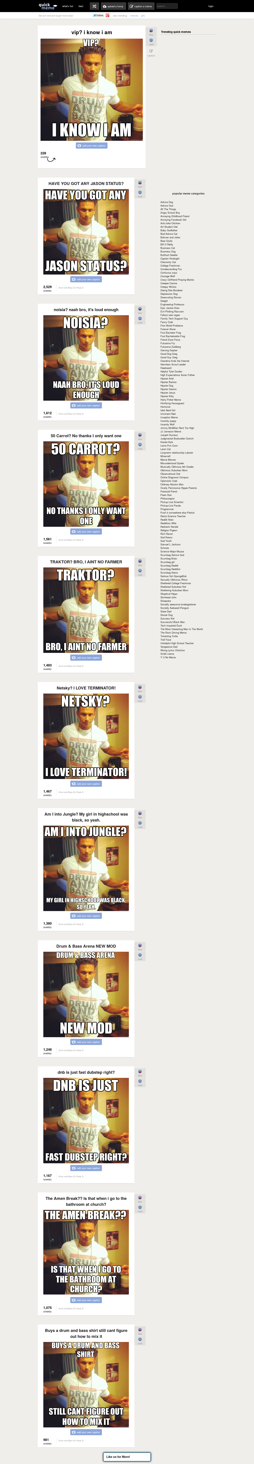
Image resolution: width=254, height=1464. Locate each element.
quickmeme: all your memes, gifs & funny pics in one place (48, 6)
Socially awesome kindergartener (178, 604)
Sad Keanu (166, 537)
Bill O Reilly (166, 244)
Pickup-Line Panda (170, 505)
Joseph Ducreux (169, 435)
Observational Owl (170, 473)
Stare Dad (165, 611)
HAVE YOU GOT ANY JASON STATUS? (86, 183)
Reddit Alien (166, 519)
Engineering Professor (172, 304)
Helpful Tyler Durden (171, 371)
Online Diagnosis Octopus (174, 477)
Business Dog (168, 251)
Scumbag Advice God (172, 555)
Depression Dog (169, 294)
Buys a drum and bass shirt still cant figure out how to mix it (86, 1333)
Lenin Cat (165, 449)
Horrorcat (165, 406)
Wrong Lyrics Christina (172, 650)
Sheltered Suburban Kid (173, 586)
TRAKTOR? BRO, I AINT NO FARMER (86, 562)
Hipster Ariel (167, 378)
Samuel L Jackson (170, 544)
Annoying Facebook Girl (173, 219)
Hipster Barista (168, 382)
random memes (94, 6)
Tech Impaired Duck (171, 625)
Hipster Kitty (167, 396)
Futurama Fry (167, 343)
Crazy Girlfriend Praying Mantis (177, 279)
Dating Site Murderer (171, 290)
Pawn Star (166, 495)
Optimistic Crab (168, 481)
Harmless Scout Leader (173, 364)
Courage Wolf (167, 276)
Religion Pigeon (168, 530)
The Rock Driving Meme (173, 632)
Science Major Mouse (172, 551)
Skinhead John (168, 597)
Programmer (167, 509)
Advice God (166, 205)
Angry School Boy (170, 212)
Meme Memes (168, 459)
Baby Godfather (168, 230)
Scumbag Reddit (169, 565)
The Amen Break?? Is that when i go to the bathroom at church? (86, 1201)
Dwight (164, 301)
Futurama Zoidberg (170, 346)
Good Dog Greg (168, 354)
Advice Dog (166, 202)
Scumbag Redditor (170, 569)
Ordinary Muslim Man (172, 484)
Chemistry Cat (168, 262)
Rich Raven (166, 533)
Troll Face (165, 639)
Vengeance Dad (168, 646)
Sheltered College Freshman (175, 583)
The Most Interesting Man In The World (181, 629)
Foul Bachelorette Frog (172, 336)
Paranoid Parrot (168, 491)
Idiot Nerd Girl (167, 410)
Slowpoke (165, 601)
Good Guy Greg (168, 357)
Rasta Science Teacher (173, 516)
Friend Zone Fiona (170, 339)
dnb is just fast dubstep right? (86, 1072)
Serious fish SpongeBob (173, 576)
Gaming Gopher (168, 350)
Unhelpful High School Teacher (177, 643)
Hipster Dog (166, 385)
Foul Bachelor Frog (170, 332)
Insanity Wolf (167, 424)
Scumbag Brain (168, 558)
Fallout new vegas (170, 315)
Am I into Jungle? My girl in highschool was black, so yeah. (86, 817)
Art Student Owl (169, 226)
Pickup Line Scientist (171, 502)
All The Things (168, 209)
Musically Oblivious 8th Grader (177, 466)
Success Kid (167, 618)
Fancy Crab (166, 322)
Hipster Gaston (168, 389)
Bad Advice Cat (168, 234)
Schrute (164, 548)
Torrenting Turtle (169, 636)
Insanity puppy (168, 421)
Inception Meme (169, 417)
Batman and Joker (170, 237)
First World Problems (171, 325)
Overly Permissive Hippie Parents (178, 488)
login (210, 6)
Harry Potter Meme (170, 399)
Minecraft (165, 456)
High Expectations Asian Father (177, 375)
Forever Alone (168, 329)
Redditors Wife (168, 523)
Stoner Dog (166, 615)
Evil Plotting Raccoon (172, 311)
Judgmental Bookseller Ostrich (177, 438)
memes (134, 15)
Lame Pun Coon (169, 445)
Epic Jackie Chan (169, 308)
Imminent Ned (168, 413)
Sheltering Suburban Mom (174, 590)
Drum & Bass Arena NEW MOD (86, 946)
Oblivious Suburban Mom (174, 470)
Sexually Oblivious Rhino (173, 579)
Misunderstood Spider (172, 463)
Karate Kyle (166, 442)
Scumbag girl (167, 562)
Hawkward (165, 368)
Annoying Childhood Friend (174, 216)
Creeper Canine (168, 283)
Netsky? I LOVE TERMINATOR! (86, 688)
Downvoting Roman (170, 297)
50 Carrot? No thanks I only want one (86, 436)
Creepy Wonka (168, 286)
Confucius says (168, 272)
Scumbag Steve (169, 572)
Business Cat (167, 248)
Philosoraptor (167, 498)
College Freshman (170, 265)
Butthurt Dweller (169, 255)
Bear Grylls (166, 241)
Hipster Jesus (167, 392)
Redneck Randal (169, 526)
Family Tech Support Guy (174, 318)
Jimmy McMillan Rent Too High (177, 428)
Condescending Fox (171, 269)
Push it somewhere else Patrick (177, 512)
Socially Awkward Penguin (174, 608)
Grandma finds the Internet (174, 361)
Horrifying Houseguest (172, 403)
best (81, 6)
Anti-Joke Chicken (170, 223)
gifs (143, 15)
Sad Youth (166, 541)
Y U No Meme (168, 657)
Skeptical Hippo (168, 593)
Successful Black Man (172, 622)
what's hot (67, 6)
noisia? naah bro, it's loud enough (86, 309)
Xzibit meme (167, 653)
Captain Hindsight (169, 258)
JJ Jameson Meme (170, 431)
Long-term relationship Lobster (176, 452)
